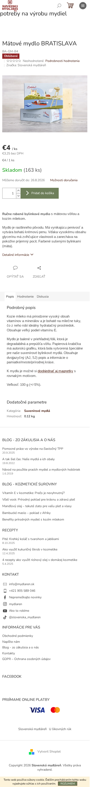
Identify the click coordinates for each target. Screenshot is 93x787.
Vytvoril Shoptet (49, 751)
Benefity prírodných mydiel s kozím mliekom (33, 519)
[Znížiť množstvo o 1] (18, 195)
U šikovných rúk (60, 729)
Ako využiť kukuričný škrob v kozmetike (29, 549)
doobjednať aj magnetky (55, 371)
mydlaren (15, 604)
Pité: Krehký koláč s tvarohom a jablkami (30, 539)
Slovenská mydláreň (32, 729)
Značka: (26, 65)
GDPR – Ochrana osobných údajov (26, 659)
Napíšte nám (11, 642)
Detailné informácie (15, 255)
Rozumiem (67, 783)
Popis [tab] (10, 296)
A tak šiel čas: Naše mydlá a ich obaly (28, 459)
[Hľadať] (59, 5)
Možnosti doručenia (63, 180)
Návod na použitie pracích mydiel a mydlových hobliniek (41, 469)
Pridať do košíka (42, 193)
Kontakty (8, 653)
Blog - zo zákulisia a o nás (20, 647)
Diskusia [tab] (43, 296)
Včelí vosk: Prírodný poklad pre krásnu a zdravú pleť (38, 499)
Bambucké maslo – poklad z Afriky (26, 513)
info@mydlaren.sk (21, 584)
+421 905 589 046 (22, 591)
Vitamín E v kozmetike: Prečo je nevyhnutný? (33, 493)
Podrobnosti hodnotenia (62, 61)
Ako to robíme (19, 611)
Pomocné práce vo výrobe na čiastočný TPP (32, 449)
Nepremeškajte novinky (25, 597)
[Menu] (82, 5)
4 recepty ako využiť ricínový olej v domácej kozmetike (39, 560)
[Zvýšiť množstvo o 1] (18, 190)
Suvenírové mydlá (37, 411)
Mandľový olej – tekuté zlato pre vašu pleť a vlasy (37, 506)
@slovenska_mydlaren (25, 617)
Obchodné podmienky (17, 636)
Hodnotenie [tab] (25, 296)
